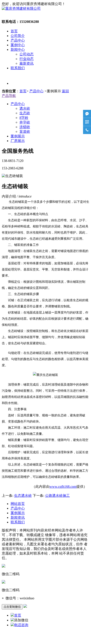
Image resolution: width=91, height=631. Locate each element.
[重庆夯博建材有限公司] (21, 8)
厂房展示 (18, 141)
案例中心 (18, 45)
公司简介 (18, 36)
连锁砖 (24, 127)
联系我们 (18, 68)
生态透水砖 (23, 495)
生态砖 (24, 113)
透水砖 (24, 108)
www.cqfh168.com (62, 486)
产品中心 (18, 40)
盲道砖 (24, 131)
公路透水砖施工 (57, 495)
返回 (65, 91)
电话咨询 (21, 625)
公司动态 (26, 54)
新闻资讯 (18, 517)
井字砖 (24, 122)
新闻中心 (18, 49)
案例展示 (18, 136)
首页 (14, 31)
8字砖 (23, 118)
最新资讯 (26, 63)
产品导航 (9, 96)
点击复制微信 (12, 606)
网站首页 (18, 504)
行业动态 (26, 59)
